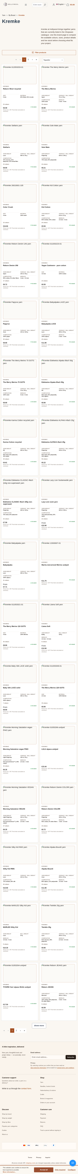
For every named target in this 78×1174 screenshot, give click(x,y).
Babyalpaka (7, 565)
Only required (60, 1170)
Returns (42, 1122)
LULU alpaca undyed (50, 749)
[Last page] (36, 59)
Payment (43, 1118)
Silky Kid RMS (9, 869)
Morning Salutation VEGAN (14, 809)
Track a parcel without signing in (50, 1130)
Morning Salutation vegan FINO (15, 749)
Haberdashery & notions (48, 1090)
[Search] (44, 5)
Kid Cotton (46, 207)
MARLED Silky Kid (10, 927)
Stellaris (6, 147)
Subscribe (70, 1057)
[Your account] (53, 5)
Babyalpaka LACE (49, 324)
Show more (39, 1026)
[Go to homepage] (10, 4)
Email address (35, 1052)
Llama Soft (46, 626)
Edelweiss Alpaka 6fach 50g (53, 382)
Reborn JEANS (48, 987)
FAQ (41, 1126)
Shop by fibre (6, 1122)
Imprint (47, 1157)
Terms (30, 1157)
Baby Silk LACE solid (11, 688)
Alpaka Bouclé (47, 869)
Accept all (44, 1170)
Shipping (43, 1114)
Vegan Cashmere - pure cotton (54, 265)
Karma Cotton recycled (12, 442)
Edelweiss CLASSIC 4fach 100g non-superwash (17, 503)
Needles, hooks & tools (47, 1086)
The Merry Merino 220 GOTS (53, 688)
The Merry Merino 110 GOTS (14, 626)
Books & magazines (46, 1098)
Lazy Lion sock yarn (50, 502)
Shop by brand (6, 1114)
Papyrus (6, 324)
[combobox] (37, 5)
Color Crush (8, 207)
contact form (26, 1089)
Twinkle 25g (46, 927)
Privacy (38, 1157)
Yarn (41, 1082)
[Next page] (32, 59)
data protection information (38, 1068)
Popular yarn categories (9, 1126)
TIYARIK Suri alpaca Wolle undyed (17, 987)
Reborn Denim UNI (10, 265)
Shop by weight (7, 1118)
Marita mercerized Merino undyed (55, 565)
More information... (9, 1172)
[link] (19, 75)
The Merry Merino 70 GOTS (14, 382)
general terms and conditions (65, 1068)
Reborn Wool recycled (12, 89)
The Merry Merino (49, 89)
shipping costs (30, 1163)
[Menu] (25, 5)
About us (5, 1134)
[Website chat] (72, 1163)
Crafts (42, 1094)
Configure (72, 1170)
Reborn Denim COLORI (51, 809)
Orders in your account (47, 1102)
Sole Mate (45, 147)
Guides (4, 1130)
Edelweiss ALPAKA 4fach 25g (53, 442)
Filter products (40, 52)
